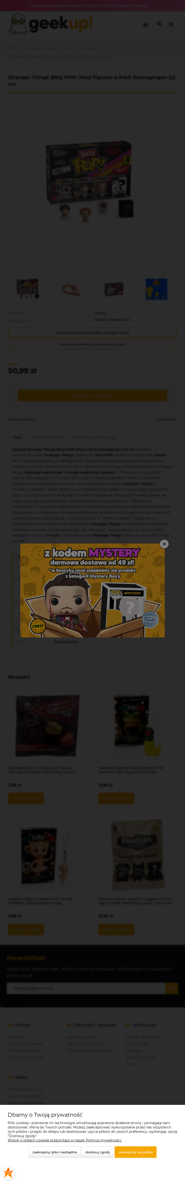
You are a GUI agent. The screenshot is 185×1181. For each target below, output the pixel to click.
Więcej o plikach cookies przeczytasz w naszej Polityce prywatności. (65, 1140)
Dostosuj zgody (98, 1152)
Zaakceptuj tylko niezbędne (55, 1152)
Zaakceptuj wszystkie (136, 1152)
